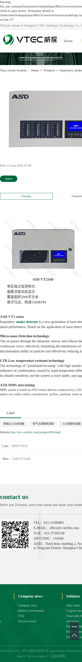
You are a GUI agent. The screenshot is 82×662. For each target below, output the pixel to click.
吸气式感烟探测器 (43, 423)
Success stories (27, 621)
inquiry (8, 178)
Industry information (31, 610)
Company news (27, 605)
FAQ (21, 616)
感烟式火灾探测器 (13, 423)
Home (68, 41)
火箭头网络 (57, 656)
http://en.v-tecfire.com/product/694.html (35, 432)
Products (49, 70)
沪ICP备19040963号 (36, 651)
